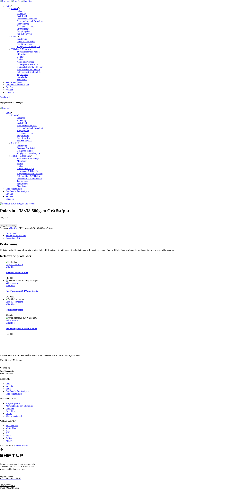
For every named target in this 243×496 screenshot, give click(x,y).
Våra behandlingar (14, 394)
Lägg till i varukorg (8, 225)
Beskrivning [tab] (11, 233)
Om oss (9, 413)
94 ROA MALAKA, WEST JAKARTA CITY (9, 487)
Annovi (9, 441)
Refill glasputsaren (14, 310)
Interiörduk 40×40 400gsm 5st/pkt (22, 291)
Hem (8, 383)
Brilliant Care (12, 425)
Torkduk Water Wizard (17, 272)
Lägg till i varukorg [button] (14, 264)
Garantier (10, 408)
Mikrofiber (13, 228)
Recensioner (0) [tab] (13, 238)
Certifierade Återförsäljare (17, 391)
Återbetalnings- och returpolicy (19, 406)
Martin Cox (11, 428)
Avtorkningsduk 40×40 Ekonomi (21, 328)
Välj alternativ (12, 283)
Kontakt (9, 386)
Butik (8, 389)
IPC (7, 433)
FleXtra (9, 438)
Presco (9, 436)
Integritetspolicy (13, 403)
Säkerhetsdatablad (14, 416)
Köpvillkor (10, 411)
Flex (8, 430)
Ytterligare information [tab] (16, 235)
